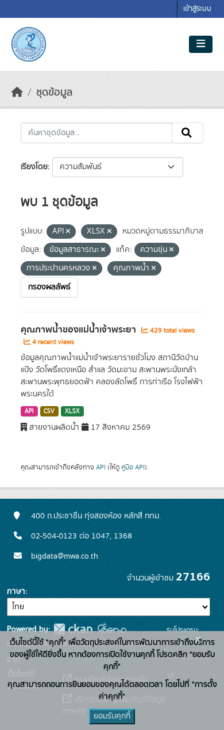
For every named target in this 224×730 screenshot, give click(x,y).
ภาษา (16, 591)
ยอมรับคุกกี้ (112, 716)
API (29, 411)
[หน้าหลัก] (17, 92)
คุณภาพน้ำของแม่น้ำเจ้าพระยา (79, 329)
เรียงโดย (34, 167)
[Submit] (187, 133)
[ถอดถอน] (68, 231)
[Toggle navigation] (201, 44)
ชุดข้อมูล (54, 92)
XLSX (72, 411)
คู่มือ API (133, 467)
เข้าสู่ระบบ (197, 8)
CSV (49, 411)
